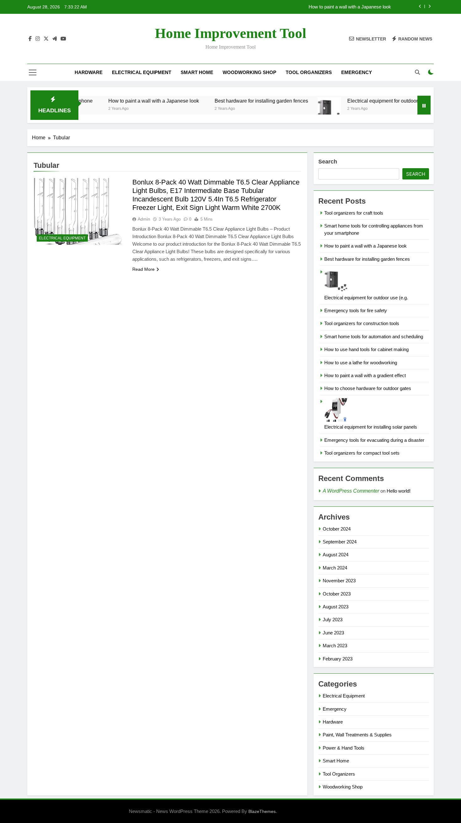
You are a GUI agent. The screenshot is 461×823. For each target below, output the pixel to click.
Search (327, 161)
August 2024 (335, 554)
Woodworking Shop (249, 72)
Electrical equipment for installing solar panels (370, 427)
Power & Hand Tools (343, 748)
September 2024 (340, 541)
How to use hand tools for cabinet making (366, 349)
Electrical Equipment (141, 72)
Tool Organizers (309, 72)
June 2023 (333, 632)
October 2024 (337, 529)
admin (144, 219)
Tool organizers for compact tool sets (362, 453)
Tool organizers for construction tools (361, 323)
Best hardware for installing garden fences (246, 101)
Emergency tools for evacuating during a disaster (374, 440)
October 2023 (337, 593)
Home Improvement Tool (230, 33)
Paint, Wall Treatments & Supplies (357, 734)
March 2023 (335, 645)
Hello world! (399, 491)
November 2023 (339, 580)
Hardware (89, 72)
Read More (143, 269)
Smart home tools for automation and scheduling (373, 336)
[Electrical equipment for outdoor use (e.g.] (314, 109)
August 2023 (335, 606)
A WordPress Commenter (351, 491)
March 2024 (335, 567)
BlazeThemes (262, 811)
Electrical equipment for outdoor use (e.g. (377, 101)
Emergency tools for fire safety (355, 310)
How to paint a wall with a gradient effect (365, 375)
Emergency (356, 72)
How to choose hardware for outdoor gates (367, 388)
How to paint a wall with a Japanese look (350, 6)
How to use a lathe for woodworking (360, 362)
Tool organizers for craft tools (353, 213)
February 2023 (337, 658)
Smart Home (197, 72)
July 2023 (332, 619)
